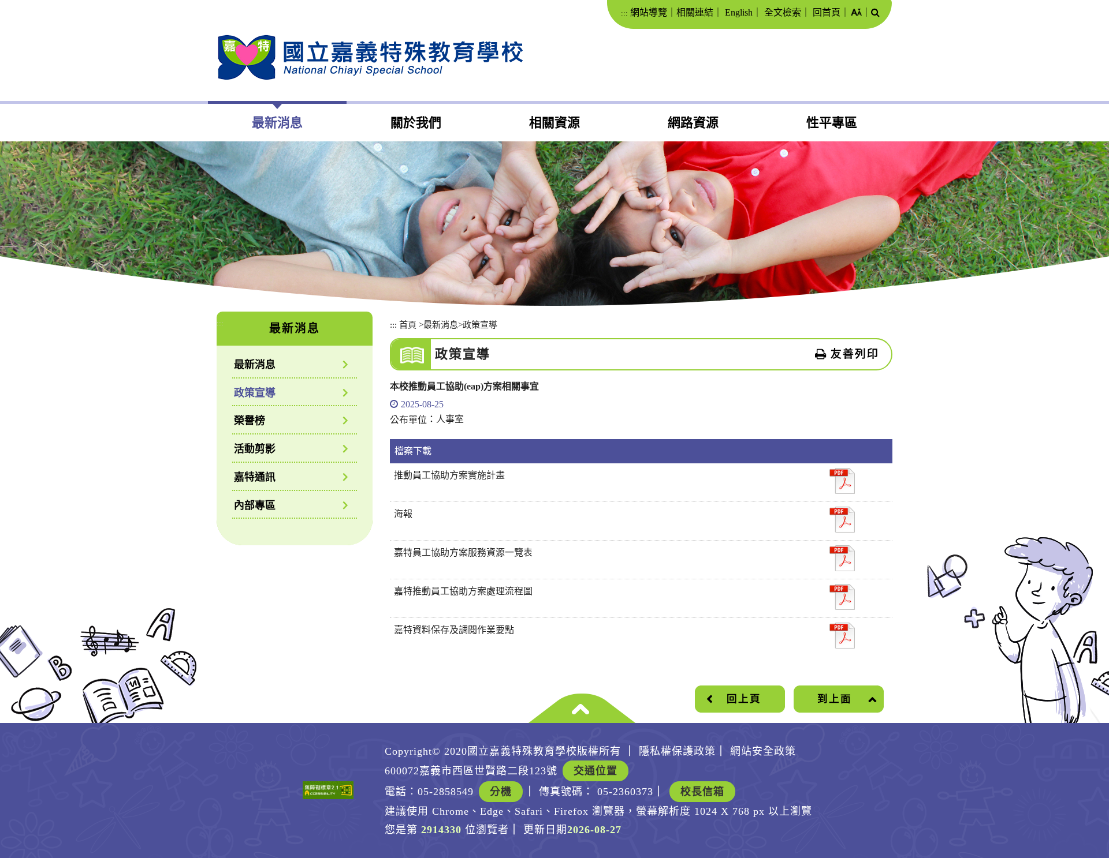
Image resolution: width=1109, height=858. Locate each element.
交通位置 (595, 771)
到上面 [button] (834, 699)
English (739, 12)
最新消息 (277, 122)
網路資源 (693, 122)
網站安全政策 (763, 751)
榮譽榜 (249, 420)
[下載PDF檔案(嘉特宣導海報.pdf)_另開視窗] (842, 520)
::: (624, 13)
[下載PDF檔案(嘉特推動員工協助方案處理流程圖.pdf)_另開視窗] (842, 597)
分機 (501, 791)
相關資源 (554, 122)
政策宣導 (255, 393)
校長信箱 (702, 791)
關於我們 (415, 122)
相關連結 (694, 12)
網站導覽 (648, 12)
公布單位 (408, 420)
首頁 (407, 324)
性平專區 (831, 122)
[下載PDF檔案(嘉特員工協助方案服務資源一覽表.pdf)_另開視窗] (842, 558)
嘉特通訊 (255, 477)
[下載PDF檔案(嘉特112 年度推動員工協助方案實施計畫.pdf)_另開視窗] (842, 481)
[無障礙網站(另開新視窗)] (328, 790)
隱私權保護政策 (677, 751)
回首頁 (826, 12)
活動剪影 (255, 449)
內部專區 (255, 505)
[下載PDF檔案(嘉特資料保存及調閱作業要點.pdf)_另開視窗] (842, 636)
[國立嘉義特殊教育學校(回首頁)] (370, 57)
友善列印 (855, 354)
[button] (856, 13)
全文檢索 (782, 12)
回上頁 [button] (744, 699)
